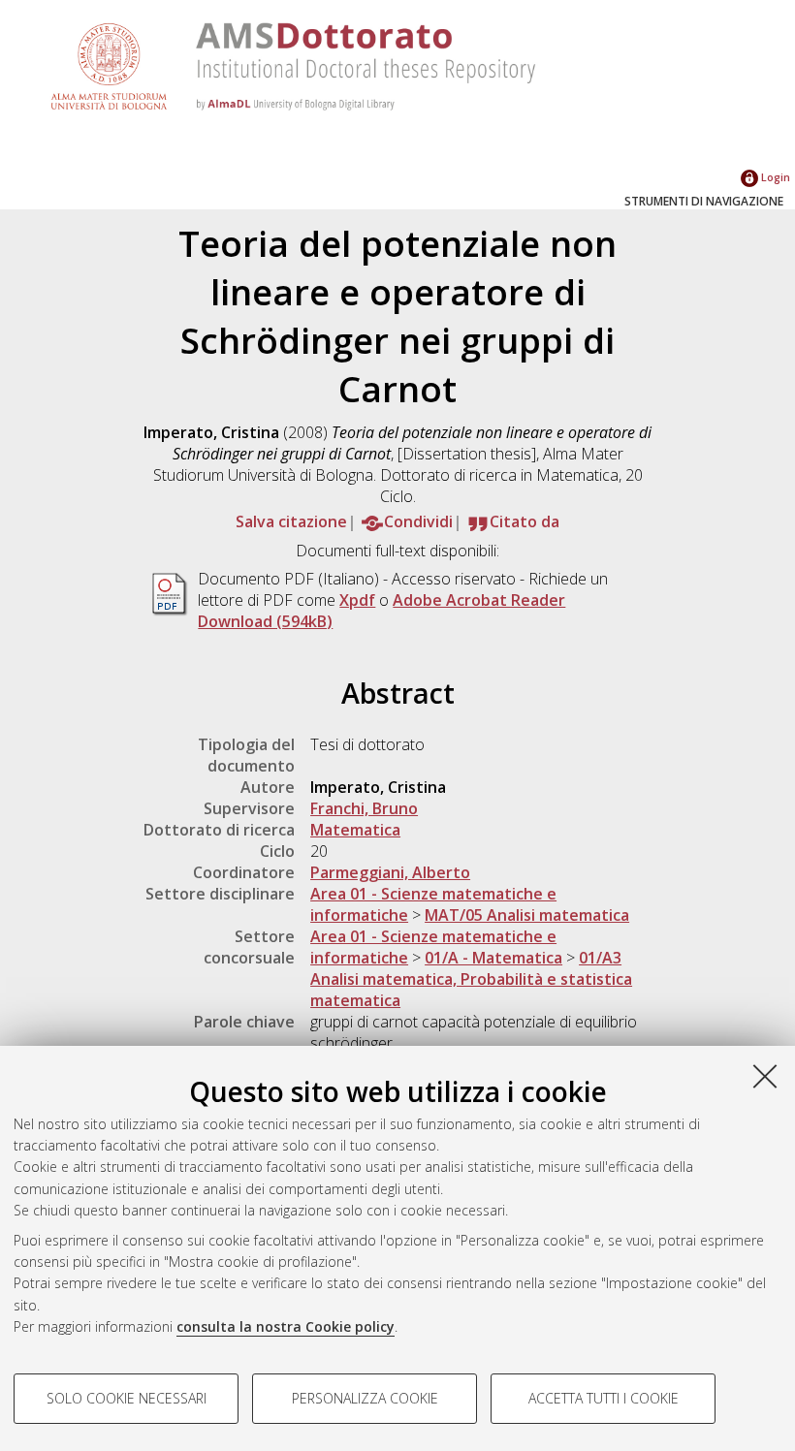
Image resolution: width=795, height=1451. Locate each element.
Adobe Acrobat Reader (479, 600)
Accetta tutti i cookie (603, 1398)
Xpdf (357, 600)
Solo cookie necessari (127, 1398)
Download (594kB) (265, 621)
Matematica (355, 829)
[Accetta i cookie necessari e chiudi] (764, 1075)
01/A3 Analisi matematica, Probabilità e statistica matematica (471, 979)
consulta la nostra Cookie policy (285, 1326)
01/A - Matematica (493, 957)
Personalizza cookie (365, 1398)
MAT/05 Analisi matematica (527, 915)
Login (774, 177)
